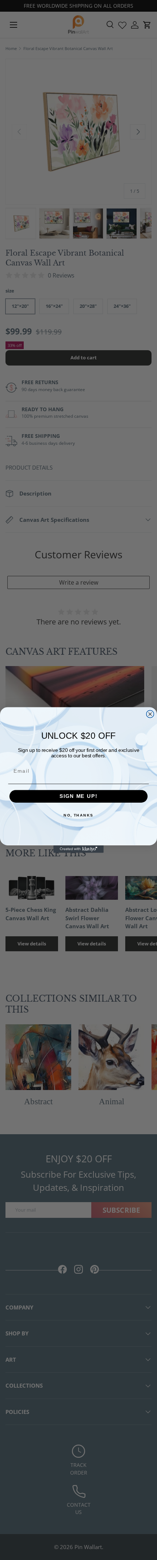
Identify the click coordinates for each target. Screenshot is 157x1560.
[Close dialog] (150, 714)
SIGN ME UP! (78, 796)
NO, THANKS (78, 815)
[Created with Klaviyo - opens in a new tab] (78, 849)
